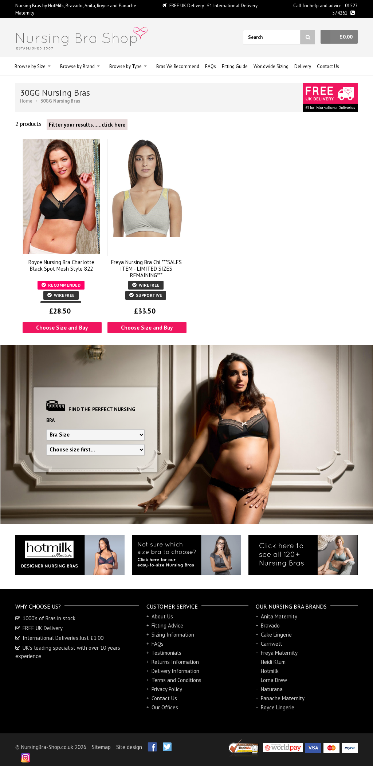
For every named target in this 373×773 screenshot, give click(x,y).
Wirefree (64, 295)
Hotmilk (270, 671)
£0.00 (346, 36)
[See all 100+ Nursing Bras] (303, 555)
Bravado (270, 625)
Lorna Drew (274, 680)
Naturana (272, 689)
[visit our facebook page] (149, 744)
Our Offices (165, 707)
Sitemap (101, 747)
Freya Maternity (279, 653)
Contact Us (328, 66)
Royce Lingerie (277, 707)
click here (113, 124)
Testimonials (166, 653)
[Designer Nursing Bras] (70, 555)
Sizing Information (173, 634)
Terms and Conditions (176, 680)
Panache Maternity (283, 698)
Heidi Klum (273, 662)
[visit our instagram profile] (22, 755)
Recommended (64, 285)
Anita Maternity (279, 616)
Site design (129, 747)
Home (26, 101)
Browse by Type (125, 66)
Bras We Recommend (177, 66)
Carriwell (271, 644)
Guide (235, 66)
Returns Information (175, 662)
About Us (162, 616)
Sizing (271, 66)
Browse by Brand (77, 66)
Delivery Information (175, 671)
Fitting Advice (167, 625)
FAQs (210, 66)
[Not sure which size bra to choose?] (186, 555)
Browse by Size (30, 66)
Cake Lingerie (276, 634)
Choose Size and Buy (62, 327)
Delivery (302, 66)
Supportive (148, 295)
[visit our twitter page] (164, 744)
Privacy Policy (167, 689)
